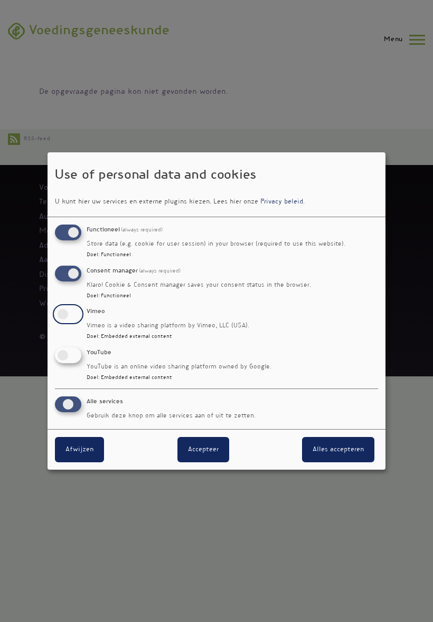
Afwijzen (79, 449)
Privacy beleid (281, 202)
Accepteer (203, 449)
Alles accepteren (338, 449)
